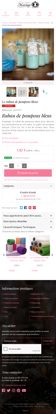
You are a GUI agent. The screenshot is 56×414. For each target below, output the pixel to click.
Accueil (4, 22)
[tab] (28, 216)
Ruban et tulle (43, 22)
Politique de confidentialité (22, 406)
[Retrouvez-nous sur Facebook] (3, 390)
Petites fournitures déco (27, 22)
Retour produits (10, 307)
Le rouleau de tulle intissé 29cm (39, 259)
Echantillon (35, 307)
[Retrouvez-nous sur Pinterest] (18, 390)
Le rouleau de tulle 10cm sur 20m (16, 259)
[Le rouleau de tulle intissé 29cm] (39, 245)
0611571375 (29, 196)
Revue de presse (38, 312)
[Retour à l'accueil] (28, 4)
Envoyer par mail (10, 208)
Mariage (12, 22)
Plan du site (39, 406)
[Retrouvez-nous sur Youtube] (24, 390)
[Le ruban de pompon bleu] (11, 92)
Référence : (7, 110)
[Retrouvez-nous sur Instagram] (13, 390)
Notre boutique (10, 294)
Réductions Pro (37, 294)
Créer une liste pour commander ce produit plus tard (27, 180)
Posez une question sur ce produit (21, 142)
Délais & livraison (11, 298)
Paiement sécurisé (11, 303)
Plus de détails (11, 138)
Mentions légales (43, 404)
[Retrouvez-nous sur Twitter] (8, 390)
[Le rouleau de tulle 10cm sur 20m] (16, 245)
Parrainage (35, 303)
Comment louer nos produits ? (41, 317)
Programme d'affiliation (40, 298)
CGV (6, 316)
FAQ (6, 312)
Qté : (6, 165)
